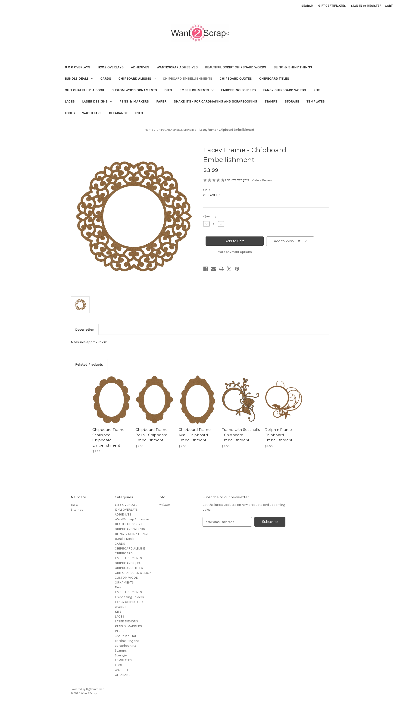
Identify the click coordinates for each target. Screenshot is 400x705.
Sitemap (77, 510)
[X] (229, 269)
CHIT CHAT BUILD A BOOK (84, 90)
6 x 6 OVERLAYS (77, 67)
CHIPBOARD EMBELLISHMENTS (187, 78)
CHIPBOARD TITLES (274, 78)
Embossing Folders (238, 90)
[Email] (213, 269)
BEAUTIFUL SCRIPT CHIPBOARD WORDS (235, 67)
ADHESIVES (140, 67)
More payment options (234, 252)
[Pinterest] (237, 269)
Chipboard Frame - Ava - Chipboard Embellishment (195, 434)
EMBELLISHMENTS (194, 90)
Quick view (111, 396)
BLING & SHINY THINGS (293, 67)
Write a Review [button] (261, 180)
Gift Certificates (332, 6)
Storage (292, 101)
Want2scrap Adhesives (177, 67)
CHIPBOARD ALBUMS (135, 78)
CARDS (105, 78)
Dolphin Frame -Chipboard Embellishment (279, 434)
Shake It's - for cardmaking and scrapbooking (215, 101)
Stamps (271, 101)
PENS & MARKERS (134, 101)
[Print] (221, 269)
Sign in (356, 6)
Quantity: (210, 216)
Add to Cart (111, 404)
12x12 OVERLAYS (111, 67)
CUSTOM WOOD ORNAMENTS (134, 90)
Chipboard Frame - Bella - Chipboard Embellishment (152, 434)
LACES (70, 101)
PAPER (161, 101)
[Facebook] (205, 269)
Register (374, 6)
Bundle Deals (77, 78)
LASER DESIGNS (95, 101)
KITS (316, 90)
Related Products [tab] (89, 364)
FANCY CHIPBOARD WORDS (284, 90)
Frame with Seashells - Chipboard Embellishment (241, 434)
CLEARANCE (118, 113)
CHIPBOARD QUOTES (236, 78)
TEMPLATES (316, 101)
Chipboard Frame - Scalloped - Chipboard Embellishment (109, 437)
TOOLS (70, 113)
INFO (139, 113)
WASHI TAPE (92, 113)
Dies (168, 90)
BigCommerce (95, 689)
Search (307, 6)
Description (84, 329)
